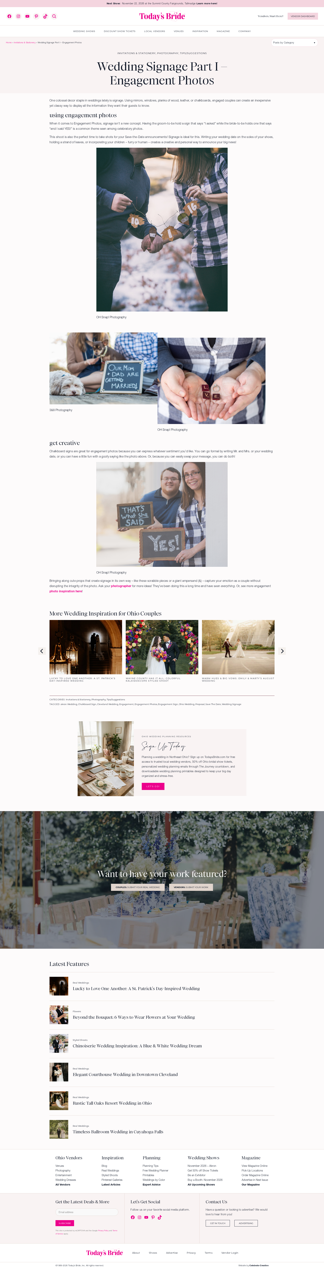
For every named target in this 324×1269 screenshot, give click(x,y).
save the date (213, 704)
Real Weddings (81, 982)
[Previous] (42, 651)
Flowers (77, 1011)
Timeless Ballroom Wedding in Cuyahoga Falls (118, 1132)
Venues (60, 1166)
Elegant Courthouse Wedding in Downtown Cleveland (125, 1074)
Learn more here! (206, 3)
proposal (200, 704)
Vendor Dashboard (303, 16)
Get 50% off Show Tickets (203, 1170)
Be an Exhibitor (197, 1175)
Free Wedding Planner (155, 1170)
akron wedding (69, 704)
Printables (148, 1175)
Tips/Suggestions (193, 53)
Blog (104, 1166)
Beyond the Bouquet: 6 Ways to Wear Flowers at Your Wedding (134, 1017)
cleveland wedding (107, 704)
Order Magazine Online (255, 1175)
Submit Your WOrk (191, 887)
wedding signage (231, 704)
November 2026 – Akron (202, 1166)
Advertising (246, 1223)
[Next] (282, 651)
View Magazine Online (254, 1166)
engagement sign (168, 704)
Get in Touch (217, 1223)
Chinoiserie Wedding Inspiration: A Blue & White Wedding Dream (137, 1046)
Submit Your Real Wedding (138, 887)
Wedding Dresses (66, 1180)
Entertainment (64, 1175)
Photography (167, 53)
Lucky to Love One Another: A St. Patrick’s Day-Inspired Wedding (136, 988)
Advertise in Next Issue (255, 1180)
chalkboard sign (87, 704)
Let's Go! (153, 786)
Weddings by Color (154, 1180)
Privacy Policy (103, 1231)
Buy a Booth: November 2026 (205, 1180)
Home (9, 42)
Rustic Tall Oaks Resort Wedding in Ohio (112, 1103)
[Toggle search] (54, 16)
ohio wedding (186, 704)
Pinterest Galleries (112, 1180)
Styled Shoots (80, 1040)
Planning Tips (150, 1166)
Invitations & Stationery (24, 42)
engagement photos (146, 704)
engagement (126, 704)
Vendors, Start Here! (270, 16)
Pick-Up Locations (252, 1170)
